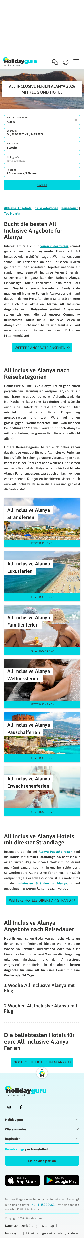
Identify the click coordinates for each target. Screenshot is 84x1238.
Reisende (11, 169)
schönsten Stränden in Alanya (42, 883)
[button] (42, 185)
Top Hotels (12, 213)
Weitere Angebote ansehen (40, 347)
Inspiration (12, 1138)
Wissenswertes (16, 1129)
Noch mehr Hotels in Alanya (40, 1062)
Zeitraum (12, 130)
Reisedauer (12, 143)
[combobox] (42, 120)
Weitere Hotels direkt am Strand (40, 900)
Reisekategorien (46, 208)
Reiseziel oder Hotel (17, 117)
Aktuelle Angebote (18, 208)
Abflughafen (13, 157)
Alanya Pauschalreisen (56, 851)
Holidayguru (14, 1119)
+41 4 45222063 (43, 1204)
